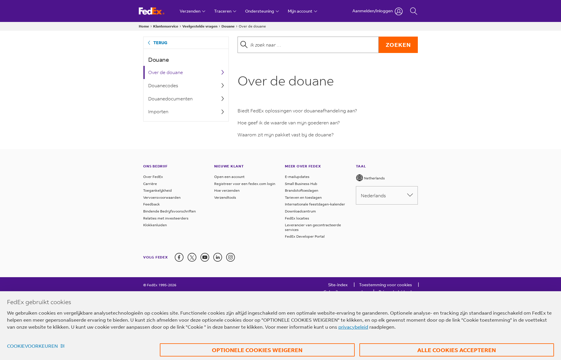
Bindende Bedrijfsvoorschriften (169, 211)
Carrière (150, 183)
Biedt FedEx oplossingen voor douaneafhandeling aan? (297, 110)
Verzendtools (225, 197)
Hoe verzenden (227, 190)
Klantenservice (165, 26)
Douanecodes (163, 85)
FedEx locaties (297, 218)
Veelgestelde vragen (199, 26)
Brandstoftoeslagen (301, 190)
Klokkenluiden (155, 225)
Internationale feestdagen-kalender (315, 204)
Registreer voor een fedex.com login (244, 183)
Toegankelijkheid (157, 190)
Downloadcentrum (300, 211)
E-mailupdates (297, 176)
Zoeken (398, 44)
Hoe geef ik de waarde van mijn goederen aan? (289, 122)
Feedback (151, 204)
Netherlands (374, 178)
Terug (160, 42)
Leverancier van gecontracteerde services (313, 227)
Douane (228, 26)
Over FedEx (153, 176)
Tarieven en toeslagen (303, 197)
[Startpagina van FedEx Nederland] (157, 11)
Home (144, 26)
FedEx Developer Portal (305, 236)
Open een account (229, 176)
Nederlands (373, 195)
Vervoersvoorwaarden (162, 197)
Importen (158, 111)
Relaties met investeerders (165, 218)
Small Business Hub (301, 183)
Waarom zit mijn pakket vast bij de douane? (286, 134)
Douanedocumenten (170, 98)
